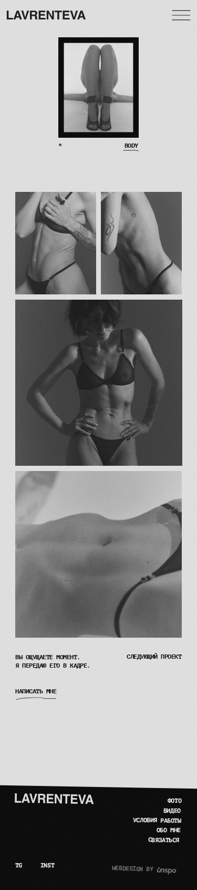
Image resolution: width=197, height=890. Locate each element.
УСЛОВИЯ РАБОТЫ (157, 820)
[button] (181, 15)
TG (18, 865)
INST (47, 865)
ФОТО (174, 800)
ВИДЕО (171, 811)
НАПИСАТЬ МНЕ (35, 691)
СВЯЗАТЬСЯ (163, 840)
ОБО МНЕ (169, 830)
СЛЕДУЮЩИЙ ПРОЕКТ (154, 656)
